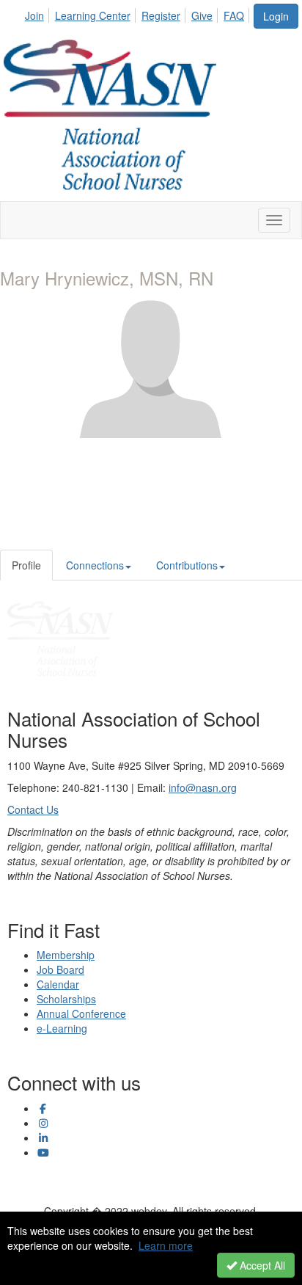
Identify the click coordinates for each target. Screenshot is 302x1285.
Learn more (166, 1245)
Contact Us (33, 809)
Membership (66, 954)
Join (34, 15)
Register (160, 15)
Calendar (58, 984)
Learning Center (92, 15)
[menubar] (138, 13)
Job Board (60, 969)
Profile (26, 565)
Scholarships (66, 998)
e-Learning (62, 1028)
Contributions (187, 565)
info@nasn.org (203, 787)
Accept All (261, 1265)
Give (202, 15)
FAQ (234, 15)
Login (276, 16)
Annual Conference (81, 1013)
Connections (95, 565)
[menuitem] (38, 13)
